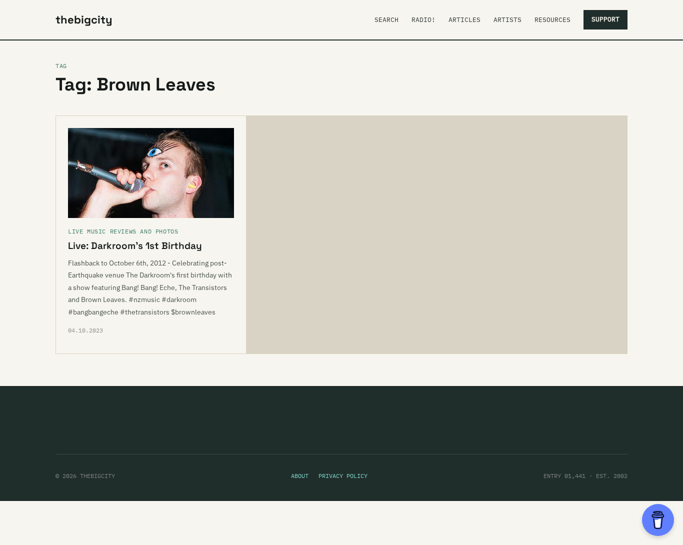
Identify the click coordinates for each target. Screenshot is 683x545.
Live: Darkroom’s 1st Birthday (135, 246)
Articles (464, 20)
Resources (552, 20)
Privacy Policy (343, 476)
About (299, 476)
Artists (508, 20)
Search (386, 20)
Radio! (424, 20)
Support (606, 19)
